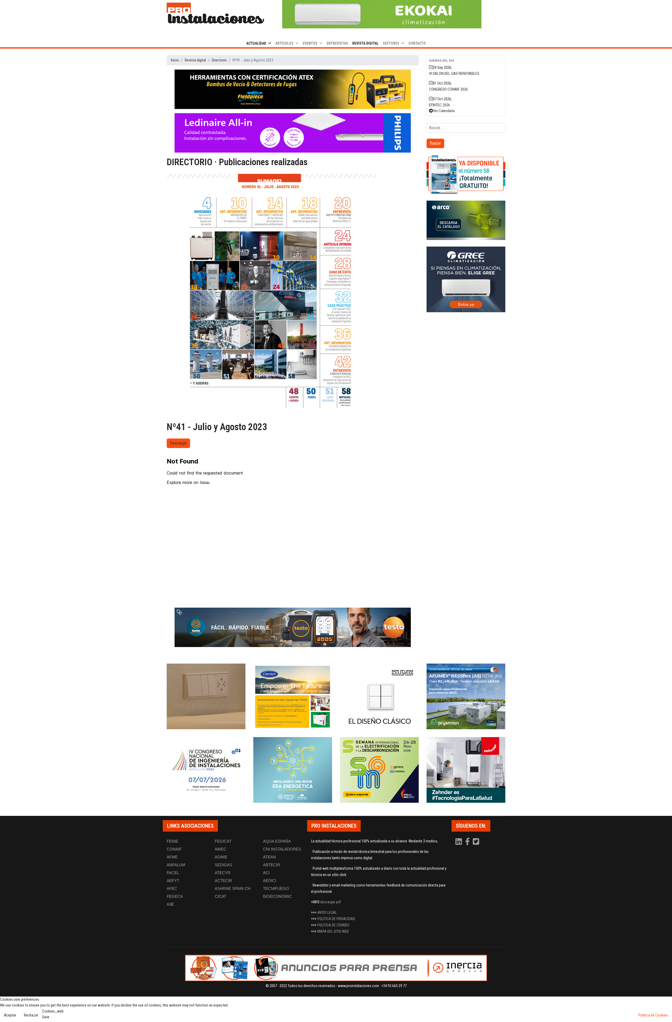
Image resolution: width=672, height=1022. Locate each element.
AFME (172, 857)
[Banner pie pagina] (336, 968)
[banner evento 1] (206, 696)
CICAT (220, 896)
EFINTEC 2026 (439, 105)
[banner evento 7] (379, 770)
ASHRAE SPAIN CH (232, 888)
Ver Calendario (444, 110)
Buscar (435, 143)
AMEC (220, 849)
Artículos (284, 43)
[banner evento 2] (293, 696)
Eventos (310, 43)
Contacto (417, 43)
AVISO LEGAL (327, 912)
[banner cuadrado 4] (466, 279)
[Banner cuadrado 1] (466, 174)
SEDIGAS (223, 865)
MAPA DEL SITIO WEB (333, 931)
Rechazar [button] (31, 1015)
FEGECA (175, 896)
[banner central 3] (293, 133)
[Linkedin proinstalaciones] (459, 843)
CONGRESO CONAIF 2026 (448, 89)
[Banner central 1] (293, 89)
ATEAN (269, 857)
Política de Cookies (653, 1015)
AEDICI (269, 880)
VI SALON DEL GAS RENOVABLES (454, 73)
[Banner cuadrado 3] (466, 220)
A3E (170, 904)
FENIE (172, 841)
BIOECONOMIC (277, 896)
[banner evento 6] (293, 770)
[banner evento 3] (379, 696)
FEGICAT (223, 841)
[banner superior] (381, 14)
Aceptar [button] (10, 1015)
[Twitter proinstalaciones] (476, 843)
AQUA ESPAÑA (277, 841)
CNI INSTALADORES (282, 849)
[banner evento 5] (206, 770)
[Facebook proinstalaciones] (468, 843)
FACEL (173, 872)
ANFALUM (176, 865)
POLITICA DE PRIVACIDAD (336, 919)
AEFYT (173, 880)
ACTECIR (223, 880)
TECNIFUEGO (276, 888)
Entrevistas (337, 43)
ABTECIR (271, 865)
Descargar (178, 443)
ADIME (221, 857)
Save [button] (45, 1017)
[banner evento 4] (466, 696)
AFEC (172, 888)
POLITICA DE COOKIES (333, 925)
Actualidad (256, 43)
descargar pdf (330, 902)
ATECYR (222, 872)
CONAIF (174, 849)
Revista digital (365, 43)
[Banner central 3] (293, 627)
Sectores (391, 43)
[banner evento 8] (466, 770)
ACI (266, 872)
